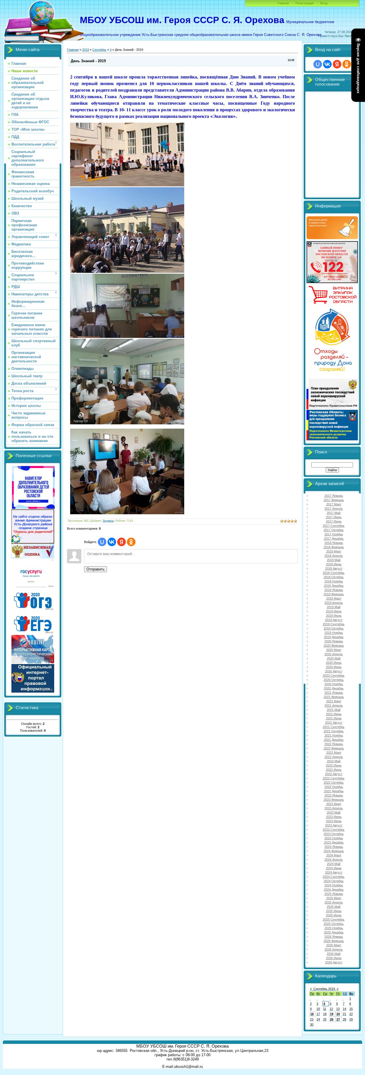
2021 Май (333, 709)
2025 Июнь (334, 911)
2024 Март (333, 855)
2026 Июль (334, 958)
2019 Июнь (334, 611)
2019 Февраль (334, 594)
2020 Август (333, 671)
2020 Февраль (334, 645)
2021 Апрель (334, 705)
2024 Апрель (334, 859)
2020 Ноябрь (334, 684)
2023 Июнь (334, 816)
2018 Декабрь (334, 585)
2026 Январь (334, 936)
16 (312, 1014)
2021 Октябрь (334, 731)
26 (331, 1019)
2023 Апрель (334, 808)
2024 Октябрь (334, 881)
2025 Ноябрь (334, 928)
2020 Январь (334, 641)
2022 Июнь (334, 765)
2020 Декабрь (334, 688)
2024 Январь (334, 846)
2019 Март (333, 598)
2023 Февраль (334, 799)
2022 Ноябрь (334, 786)
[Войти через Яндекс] (121, 542)
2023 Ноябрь (334, 838)
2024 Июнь (334, 868)
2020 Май (333, 658)
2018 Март (333, 551)
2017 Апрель (334, 508)
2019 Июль (334, 615)
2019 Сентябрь (333, 624)
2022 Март (333, 752)
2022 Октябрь (334, 782)
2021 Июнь (334, 714)
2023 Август (333, 825)
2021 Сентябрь (333, 727)
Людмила (108, 520)
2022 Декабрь (334, 791)
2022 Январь (334, 744)
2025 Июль (334, 915)
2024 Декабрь (334, 889)
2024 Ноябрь (334, 885)
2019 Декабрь (334, 637)
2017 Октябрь (334, 530)
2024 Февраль (334, 851)
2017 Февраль (334, 500)
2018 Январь (334, 542)
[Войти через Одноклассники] (131, 542)
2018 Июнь (334, 564)
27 (338, 1019)
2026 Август (333, 962)
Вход (323, 3)
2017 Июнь (334, 517)
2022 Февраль (334, 748)
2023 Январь (334, 795)
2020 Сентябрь (333, 675)
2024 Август (333, 872)
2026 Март (333, 945)
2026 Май (333, 953)
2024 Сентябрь (333, 876)
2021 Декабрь (334, 739)
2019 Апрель (334, 602)
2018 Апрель (334, 555)
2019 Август (333, 620)
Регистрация (304, 3)
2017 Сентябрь (333, 525)
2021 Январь (334, 692)
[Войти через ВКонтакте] (112, 542)
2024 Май (333, 864)
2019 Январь (334, 590)
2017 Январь (334, 495)
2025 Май (333, 906)
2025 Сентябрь (333, 919)
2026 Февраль (334, 941)
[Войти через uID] (102, 542)
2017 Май (333, 513)
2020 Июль (334, 667)
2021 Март (333, 701)
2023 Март (333, 804)
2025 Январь (334, 894)
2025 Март (333, 898)
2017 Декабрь (334, 538)
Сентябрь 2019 (324, 989)
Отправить (95, 569)
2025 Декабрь (334, 932)
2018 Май (333, 560)
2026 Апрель (334, 949)
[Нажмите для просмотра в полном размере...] (127, 185)
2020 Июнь (334, 662)
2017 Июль (334, 521)
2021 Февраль (334, 697)
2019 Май (333, 607)
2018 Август (333, 568)
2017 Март (333, 504)
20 (338, 1014)
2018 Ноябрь (334, 581)
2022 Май (333, 761)
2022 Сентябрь (333, 778)
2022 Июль (334, 769)
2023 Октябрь (334, 834)
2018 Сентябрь (333, 572)
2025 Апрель (334, 902)
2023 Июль (334, 821)
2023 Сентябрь (333, 829)
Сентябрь (99, 49)
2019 (85, 49)
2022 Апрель (334, 757)
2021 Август (333, 722)
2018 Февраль (334, 547)
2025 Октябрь (334, 923)
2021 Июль (334, 718)
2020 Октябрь (334, 679)
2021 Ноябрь (334, 735)
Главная (283, 3)
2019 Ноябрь (334, 632)
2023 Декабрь (334, 842)
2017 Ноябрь (334, 534)
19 (331, 1014)
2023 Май (333, 812)
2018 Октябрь (334, 577)
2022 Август (333, 774)
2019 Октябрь (334, 628)
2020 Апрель (334, 654)
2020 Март (333, 650)
